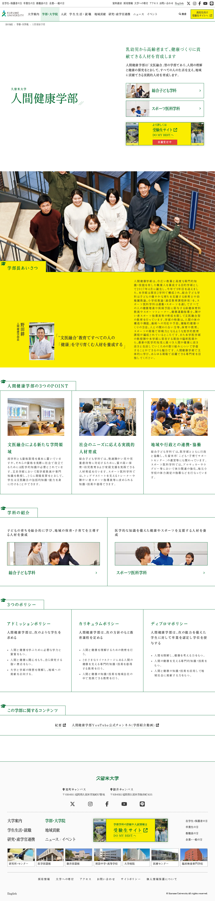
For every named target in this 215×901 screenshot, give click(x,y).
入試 (64, 14)
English (179, 3)
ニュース (138, 14)
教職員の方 (42, 3)
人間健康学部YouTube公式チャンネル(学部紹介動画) (113, 725)
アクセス (153, 3)
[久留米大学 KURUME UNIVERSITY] (12, 14)
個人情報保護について (162, 879)
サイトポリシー (131, 879)
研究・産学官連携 (119, 14)
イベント (152, 14)
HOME (9, 24)
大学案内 (33, 14)
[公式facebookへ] (199, 4)
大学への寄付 (141, 3)
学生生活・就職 (80, 14)
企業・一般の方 (56, 3)
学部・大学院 (50, 14)
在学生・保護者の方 (12, 3)
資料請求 (117, 3)
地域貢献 (100, 14)
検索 (184, 14)
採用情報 (128, 3)
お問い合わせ (166, 3)
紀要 (58, 725)
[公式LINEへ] (211, 4)
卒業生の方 (29, 3)
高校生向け (200, 14)
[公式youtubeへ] (205, 4)
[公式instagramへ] (194, 4)
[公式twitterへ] (188, 4)
